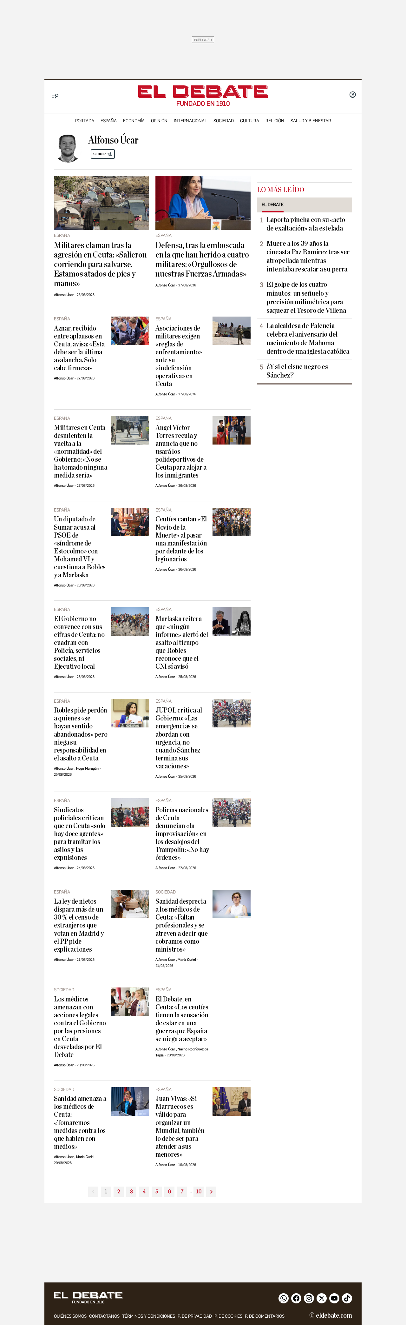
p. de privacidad (195, 1316)
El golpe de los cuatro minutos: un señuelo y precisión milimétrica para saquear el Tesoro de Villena (306, 297)
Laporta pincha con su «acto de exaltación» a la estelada (305, 224)
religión (274, 121)
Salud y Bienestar (311, 121)
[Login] (353, 95)
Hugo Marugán (87, 768)
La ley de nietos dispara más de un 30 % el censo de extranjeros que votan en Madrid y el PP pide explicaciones (78, 925)
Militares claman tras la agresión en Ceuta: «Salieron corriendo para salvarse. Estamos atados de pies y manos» (100, 264)
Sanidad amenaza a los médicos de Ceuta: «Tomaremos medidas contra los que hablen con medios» (80, 1122)
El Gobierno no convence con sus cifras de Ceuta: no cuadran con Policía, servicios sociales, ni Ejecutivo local (79, 642)
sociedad (223, 121)
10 (198, 1191)
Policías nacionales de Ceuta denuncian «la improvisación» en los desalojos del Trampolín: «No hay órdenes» (182, 833)
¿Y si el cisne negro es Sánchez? (297, 371)
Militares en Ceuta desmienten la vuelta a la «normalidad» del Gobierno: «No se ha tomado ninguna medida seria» (80, 451)
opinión (159, 121)
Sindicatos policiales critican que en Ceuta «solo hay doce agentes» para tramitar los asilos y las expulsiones (79, 833)
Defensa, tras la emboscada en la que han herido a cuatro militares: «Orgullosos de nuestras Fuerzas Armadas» (202, 259)
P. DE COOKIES (228, 1316)
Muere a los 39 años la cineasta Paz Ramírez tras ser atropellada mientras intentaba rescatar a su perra (308, 256)
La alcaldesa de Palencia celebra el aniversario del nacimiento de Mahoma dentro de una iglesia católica (307, 338)
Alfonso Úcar (64, 295)
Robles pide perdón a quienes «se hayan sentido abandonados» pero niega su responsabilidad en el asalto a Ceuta (80, 734)
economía (134, 121)
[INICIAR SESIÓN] (353, 95)
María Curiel (187, 960)
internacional (190, 121)
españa (109, 121)
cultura (249, 121)
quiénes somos (70, 1316)
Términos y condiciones (148, 1316)
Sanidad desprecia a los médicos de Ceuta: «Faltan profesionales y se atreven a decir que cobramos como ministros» (181, 925)
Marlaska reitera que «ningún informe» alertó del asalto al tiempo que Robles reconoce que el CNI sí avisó (181, 642)
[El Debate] (203, 91)
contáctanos (104, 1316)
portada (84, 121)
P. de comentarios (265, 1316)
